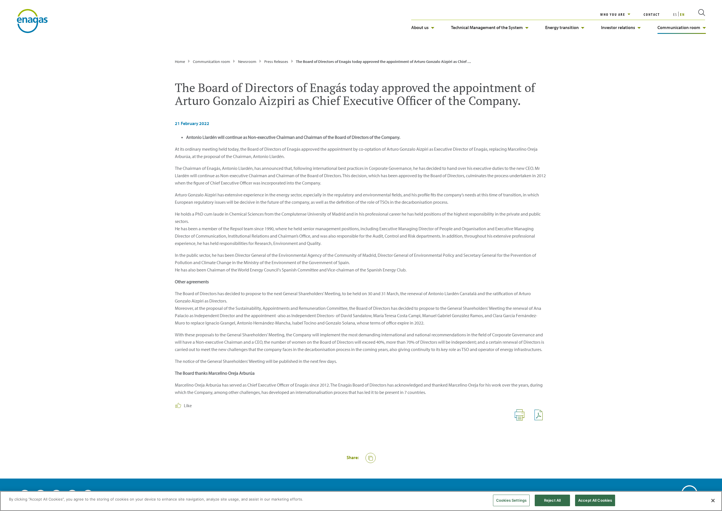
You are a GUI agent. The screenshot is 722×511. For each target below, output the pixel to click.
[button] (371, 458)
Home (180, 61)
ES (675, 14)
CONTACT (652, 14)
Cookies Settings (511, 500)
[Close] (713, 500)
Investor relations (618, 27)
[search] (695, 14)
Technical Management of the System (487, 27)
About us (420, 27)
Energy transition (562, 27)
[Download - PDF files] (540, 419)
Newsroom (247, 61)
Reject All (552, 500)
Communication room (678, 27)
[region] (622, 14)
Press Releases (276, 61)
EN (682, 14)
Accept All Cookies (595, 500)
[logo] (32, 20)
